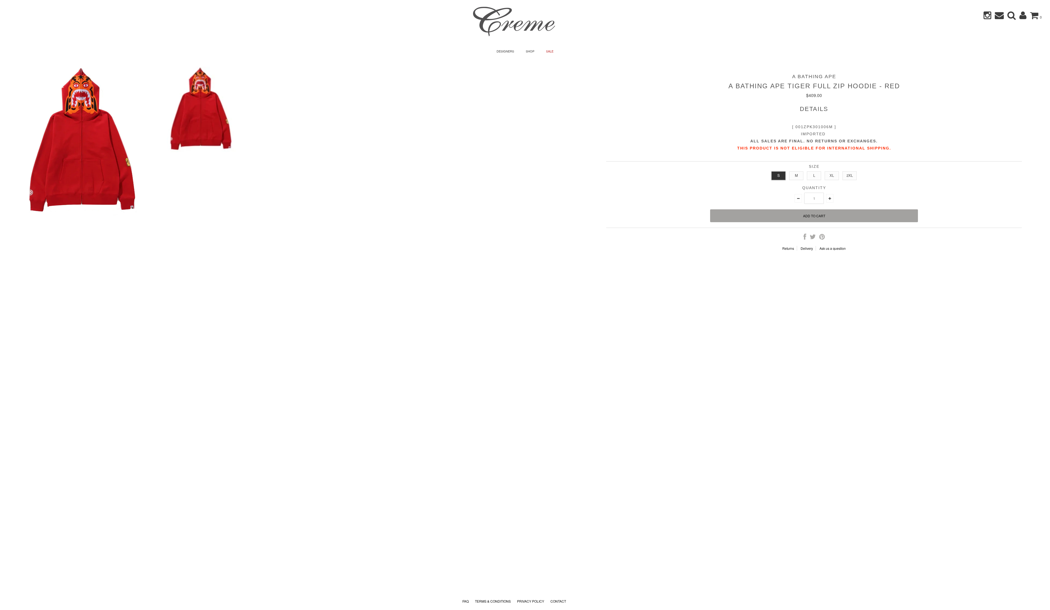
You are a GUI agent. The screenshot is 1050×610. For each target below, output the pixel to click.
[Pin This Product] (822, 237)
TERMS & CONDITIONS (493, 601)
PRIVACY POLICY (530, 601)
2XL (850, 175)
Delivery (807, 248)
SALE (549, 51)
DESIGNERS (505, 51)
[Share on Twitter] (813, 237)
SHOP (530, 51)
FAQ (465, 601)
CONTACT (558, 601)
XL (832, 175)
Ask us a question (832, 248)
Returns (788, 248)
